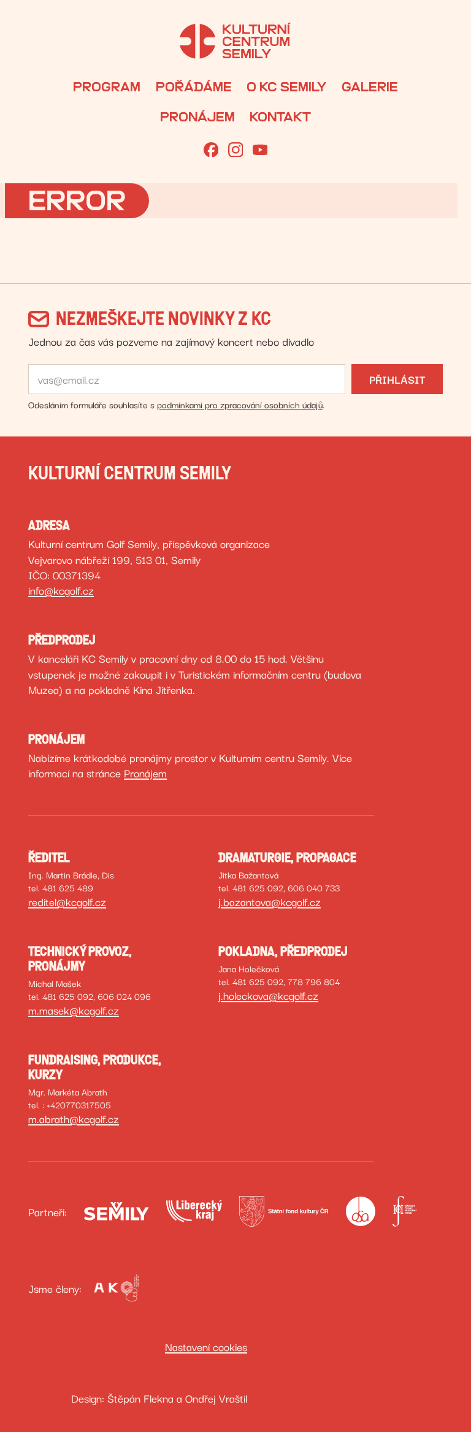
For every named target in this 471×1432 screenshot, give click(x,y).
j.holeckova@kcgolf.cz (268, 995)
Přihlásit (397, 378)
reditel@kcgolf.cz (67, 901)
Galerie (370, 87)
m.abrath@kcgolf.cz (73, 1118)
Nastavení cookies (206, 1346)
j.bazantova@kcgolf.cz (269, 901)
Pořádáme (194, 87)
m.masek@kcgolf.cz (73, 1009)
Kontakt (280, 117)
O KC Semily (286, 87)
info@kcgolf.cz (61, 589)
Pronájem (197, 117)
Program (106, 87)
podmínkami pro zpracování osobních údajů (240, 404)
